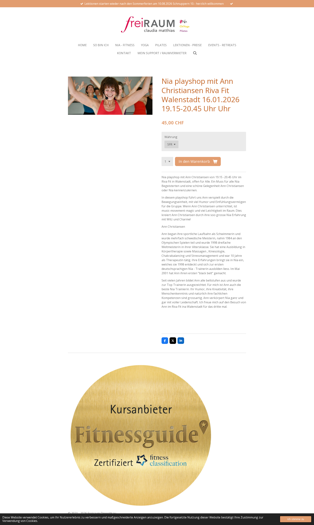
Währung (170, 137)
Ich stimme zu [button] (295, 519)
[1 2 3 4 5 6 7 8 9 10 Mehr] (167, 161)
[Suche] (195, 53)
